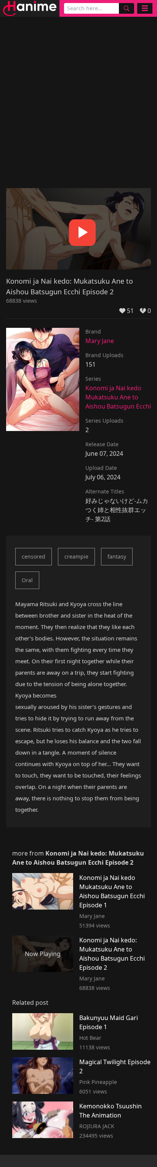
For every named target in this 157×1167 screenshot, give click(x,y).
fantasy (116, 556)
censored (33, 556)
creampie (76, 556)
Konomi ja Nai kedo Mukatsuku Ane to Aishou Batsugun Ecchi (118, 397)
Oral (27, 580)
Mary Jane (99, 341)
